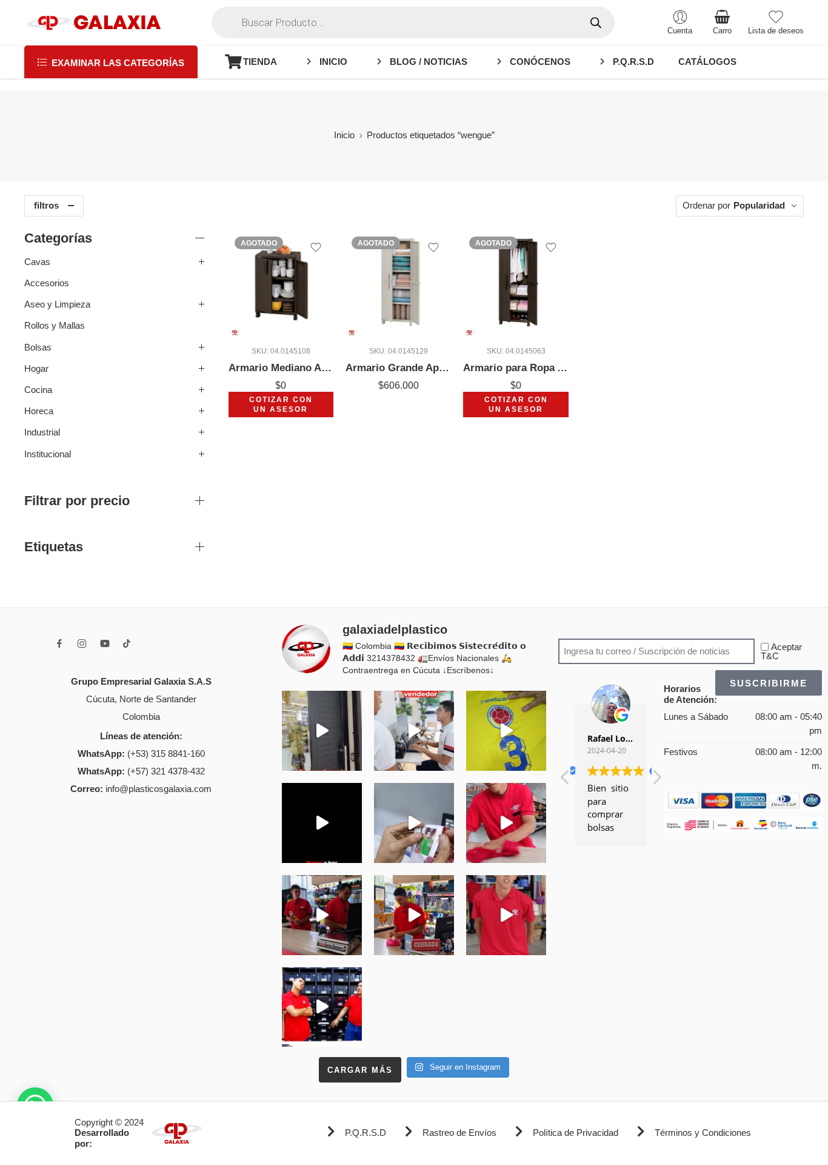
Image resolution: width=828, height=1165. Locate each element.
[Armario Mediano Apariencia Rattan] (281, 283)
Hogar (36, 369)
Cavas (37, 262)
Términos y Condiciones (703, 1133)
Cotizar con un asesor (281, 404)
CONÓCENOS (540, 62)
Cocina (38, 390)
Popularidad (759, 205)
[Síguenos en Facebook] (59, 643)
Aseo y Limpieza (57, 304)
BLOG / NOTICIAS (428, 62)
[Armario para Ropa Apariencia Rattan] (516, 283)
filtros (46, 205)
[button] (656, 780)
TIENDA (260, 62)
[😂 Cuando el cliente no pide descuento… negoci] (414, 731)
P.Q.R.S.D (633, 62)
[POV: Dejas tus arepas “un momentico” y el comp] (414, 915)
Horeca (38, 411)
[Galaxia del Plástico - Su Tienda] (93, 22)
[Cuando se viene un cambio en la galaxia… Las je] (506, 915)
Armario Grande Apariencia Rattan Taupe (398, 368)
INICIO (333, 62)
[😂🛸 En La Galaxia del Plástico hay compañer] (414, 823)
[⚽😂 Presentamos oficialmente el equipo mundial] (322, 823)
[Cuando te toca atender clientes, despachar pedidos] (506, 731)
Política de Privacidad (575, 1133)
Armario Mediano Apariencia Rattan (281, 368)
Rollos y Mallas (54, 326)
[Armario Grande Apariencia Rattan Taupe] (398, 283)
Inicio (344, 135)
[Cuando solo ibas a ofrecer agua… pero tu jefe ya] (322, 915)
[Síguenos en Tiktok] (126, 643)
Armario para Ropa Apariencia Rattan (516, 368)
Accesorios (46, 283)
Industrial (42, 432)
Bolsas (38, 347)
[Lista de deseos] (316, 247)
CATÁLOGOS (707, 62)
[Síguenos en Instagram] (81, 643)
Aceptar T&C (781, 651)
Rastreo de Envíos (459, 1133)
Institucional (47, 454)
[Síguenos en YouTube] (104, 643)
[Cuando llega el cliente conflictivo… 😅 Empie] (322, 1007)
